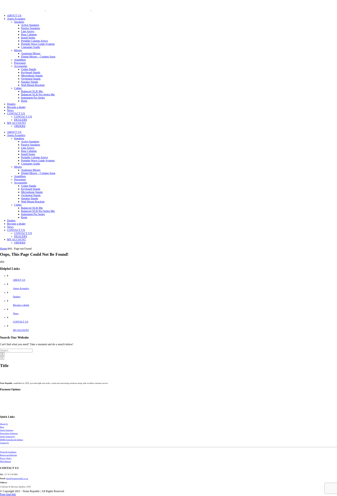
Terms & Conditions (8, 452)
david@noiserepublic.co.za (17, 478)
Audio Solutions (6, 430)
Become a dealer (21, 305)
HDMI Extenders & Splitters (11, 440)
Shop (2, 427)
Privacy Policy (6, 458)
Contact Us (4, 443)
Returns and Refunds (8, 455)
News (15, 313)
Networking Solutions (9, 433)
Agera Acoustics (21, 288)
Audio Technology (7, 436)
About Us (4, 424)
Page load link (8, 494)
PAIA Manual (5, 461)
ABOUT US (19, 280)
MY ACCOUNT (21, 330)
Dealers (16, 296)
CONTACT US (20, 321)
